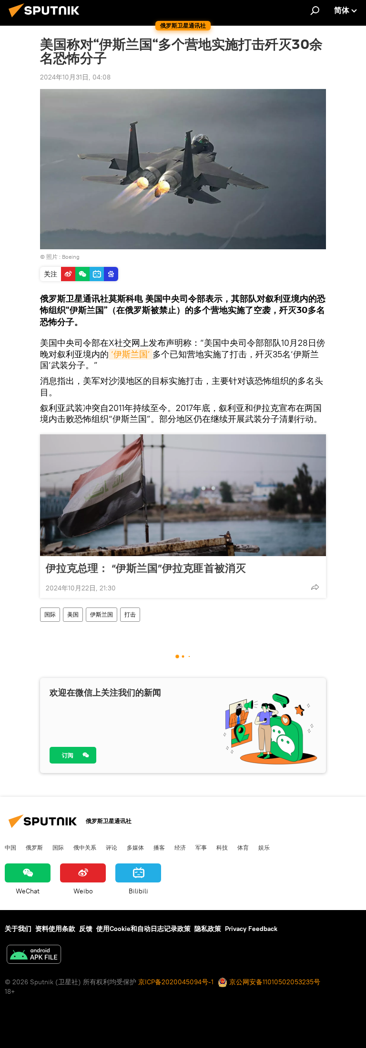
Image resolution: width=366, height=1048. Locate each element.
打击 (130, 614)
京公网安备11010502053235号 (273, 982)
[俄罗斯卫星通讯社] (47, 18)
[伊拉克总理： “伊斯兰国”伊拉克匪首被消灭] (183, 495)
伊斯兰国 (101, 614)
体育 (243, 847)
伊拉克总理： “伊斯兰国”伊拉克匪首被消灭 (146, 568)
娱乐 (264, 847)
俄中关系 (84, 847)
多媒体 (135, 847)
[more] (315, 587)
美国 (73, 614)
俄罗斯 (34, 847)
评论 (111, 847)
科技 (222, 847)
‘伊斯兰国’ (130, 354)
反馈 (85, 928)
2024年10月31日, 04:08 (75, 77)
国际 (50, 614)
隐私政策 (207, 928)
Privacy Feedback (251, 928)
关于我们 (18, 928)
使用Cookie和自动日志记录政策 (143, 928)
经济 (180, 847)
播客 (159, 847)
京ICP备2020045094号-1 (176, 982)
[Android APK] (33, 955)
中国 (10, 847)
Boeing (71, 256)
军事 (201, 847)
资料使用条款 (55, 928)
